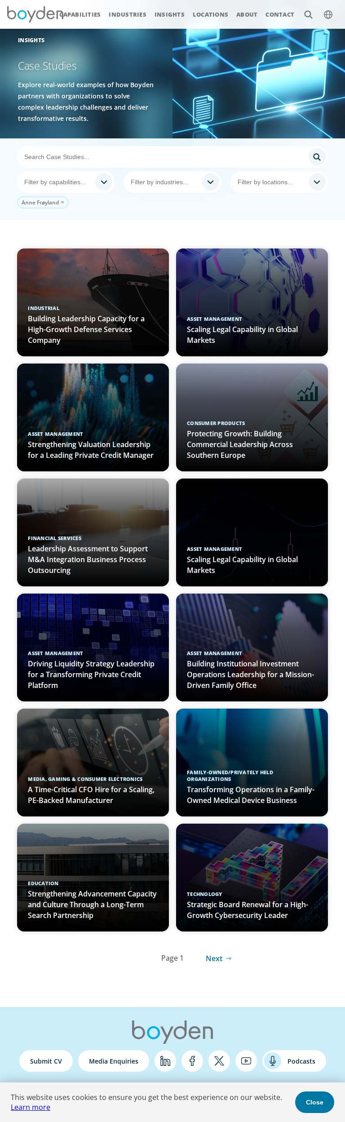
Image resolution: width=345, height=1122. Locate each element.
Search (308, 14)
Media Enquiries (113, 1061)
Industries (127, 14)
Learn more (30, 1107)
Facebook (192, 1061)
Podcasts (301, 1061)
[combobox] (66, 182)
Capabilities (80, 14)
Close (314, 1102)
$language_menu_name (328, 14)
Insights (170, 14)
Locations (210, 14)
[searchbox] (57, 182)
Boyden (35, 14)
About (246, 14)
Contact (279, 14)
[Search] (172, 157)
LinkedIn (165, 1061)
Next (214, 958)
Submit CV (46, 1061)
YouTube (246, 1061)
